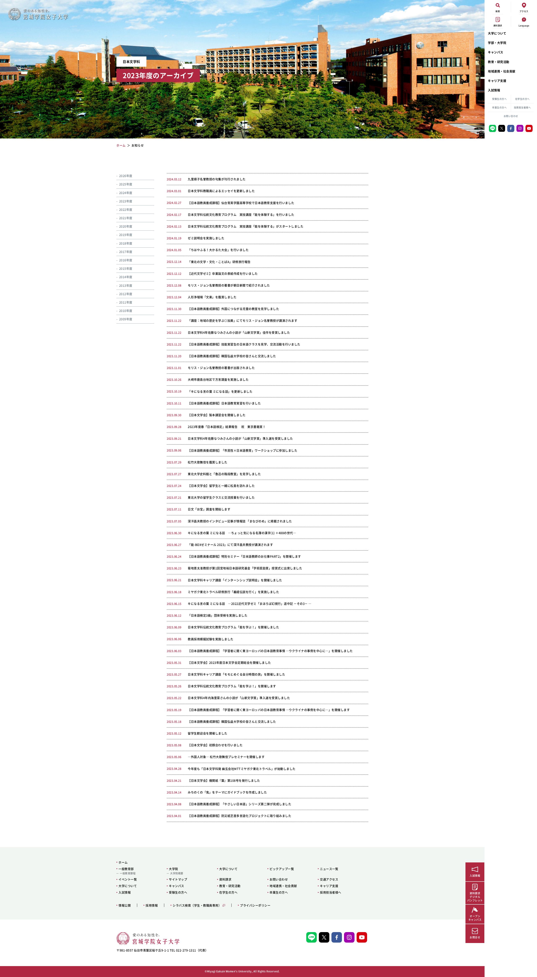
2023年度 (125, 201)
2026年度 (125, 176)
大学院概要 (176, 873)
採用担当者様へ (522, 107)
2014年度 (125, 277)
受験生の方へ (499, 99)
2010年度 (125, 310)
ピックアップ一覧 (282, 869)
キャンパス (495, 52)
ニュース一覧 (329, 869)
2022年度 (125, 209)
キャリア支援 (497, 80)
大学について (497, 33)
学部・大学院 (497, 42)
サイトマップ (178, 879)
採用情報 (152, 905)
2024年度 (125, 193)
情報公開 (125, 905)
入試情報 (494, 90)
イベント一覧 (128, 879)
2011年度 (125, 302)
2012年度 (125, 294)
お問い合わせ (511, 116)
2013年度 (125, 285)
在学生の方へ (522, 99)
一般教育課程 (128, 873)
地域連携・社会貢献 (501, 71)
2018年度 (125, 243)
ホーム (123, 862)
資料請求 (225, 879)
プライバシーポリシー (255, 905)
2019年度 (125, 235)
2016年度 (125, 260)
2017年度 (125, 251)
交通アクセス (329, 879)
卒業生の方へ (499, 107)
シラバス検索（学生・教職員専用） (197, 905)
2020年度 (125, 226)
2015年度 (125, 268)
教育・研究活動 (498, 62)
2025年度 (125, 184)
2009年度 (125, 319)
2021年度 (125, 218)
